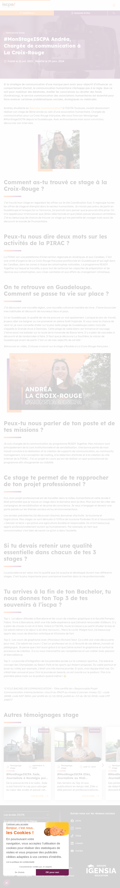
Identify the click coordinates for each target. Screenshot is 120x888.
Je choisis (19, 872)
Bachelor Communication (45, 108)
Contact (70, 876)
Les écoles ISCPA (14, 814)
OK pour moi (52, 872)
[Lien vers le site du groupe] (101, 870)
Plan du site (9, 876)
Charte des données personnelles (50, 876)
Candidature (28, 13)
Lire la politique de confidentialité (20, 862)
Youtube (79, 851)
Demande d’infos (82, 13)
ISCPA (78, 821)
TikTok (78, 836)
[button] (103, 765)
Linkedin (79, 843)
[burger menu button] (114, 5)
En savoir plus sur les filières (20, 821)
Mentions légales (24, 876)
